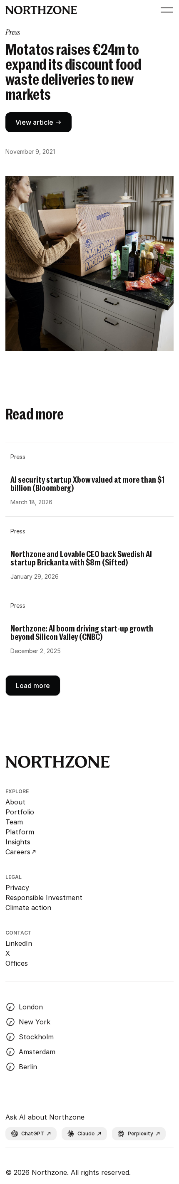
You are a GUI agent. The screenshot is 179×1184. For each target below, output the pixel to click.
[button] (165, 10)
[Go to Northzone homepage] (41, 10)
